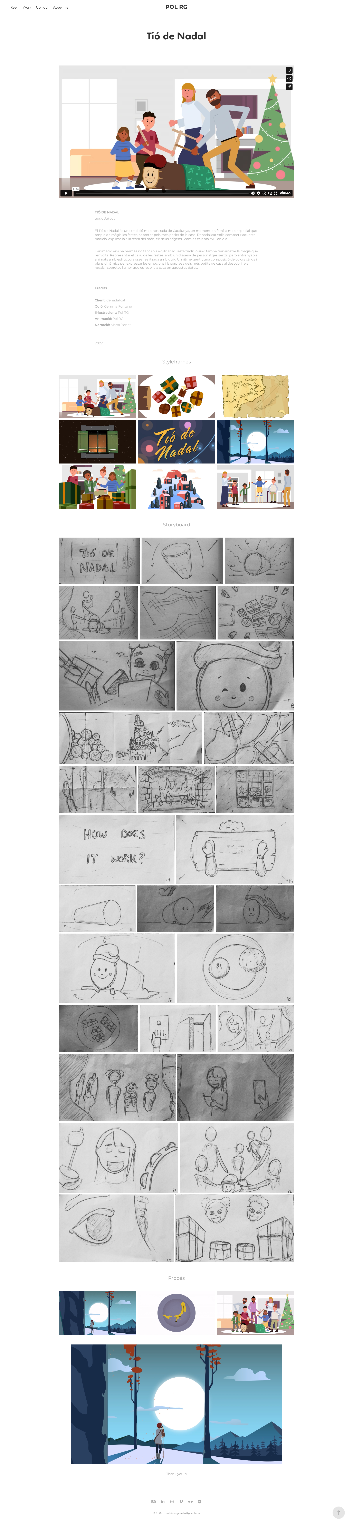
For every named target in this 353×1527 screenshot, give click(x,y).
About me (60, 7)
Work (26, 7)
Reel (14, 7)
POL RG (176, 7)
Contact (42, 7)
